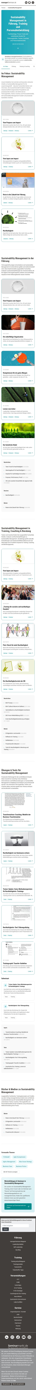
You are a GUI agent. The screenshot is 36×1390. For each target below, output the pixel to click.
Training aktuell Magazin (18, 1261)
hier (14, 1380)
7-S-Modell (6, 1157)
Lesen (29, 130)
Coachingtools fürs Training (18, 1293)
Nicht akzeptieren (18, 1384)
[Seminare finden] (18, 1346)
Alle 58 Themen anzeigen (10, 1172)
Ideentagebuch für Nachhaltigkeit (15, 470)
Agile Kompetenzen (19, 1157)
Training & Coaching (25, 66)
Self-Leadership (18, 1247)
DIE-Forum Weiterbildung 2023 (14, 715)
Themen (3, 7)
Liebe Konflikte (18, 1302)
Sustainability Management (15, 7)
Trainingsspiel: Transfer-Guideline (15, 963)
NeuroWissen (18, 1296)
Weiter (6, 1229)
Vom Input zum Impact (10, 159)
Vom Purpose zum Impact (12, 123)
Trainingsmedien (18, 1264)
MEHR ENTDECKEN (18, 44)
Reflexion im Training (11, 737)
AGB (18, 1314)
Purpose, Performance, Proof (14, 477)
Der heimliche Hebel (10, 445)
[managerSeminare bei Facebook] (18, 1337)
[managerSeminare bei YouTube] (23, 1337)
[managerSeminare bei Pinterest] (29, 1337)
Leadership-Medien (18, 1244)
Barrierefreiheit (18, 1317)
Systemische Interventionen (18, 1299)
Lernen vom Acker (9, 409)
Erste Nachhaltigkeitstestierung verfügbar (17, 719)
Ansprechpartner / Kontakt (18, 1311)
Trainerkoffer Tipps (18, 1270)
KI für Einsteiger (18, 1291)
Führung (14, 66)
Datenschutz (18, 1320)
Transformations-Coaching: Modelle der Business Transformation (17, 816)
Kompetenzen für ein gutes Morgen (15, 373)
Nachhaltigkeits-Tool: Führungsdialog (16, 927)
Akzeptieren (6, 1384)
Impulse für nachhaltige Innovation (15, 474)
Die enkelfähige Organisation (13, 337)
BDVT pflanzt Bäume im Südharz (15, 706)
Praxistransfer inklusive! (12, 744)
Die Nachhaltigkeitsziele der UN (14, 681)
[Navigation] (33, 2)
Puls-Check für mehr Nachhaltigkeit (15, 645)
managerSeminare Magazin (18, 1241)
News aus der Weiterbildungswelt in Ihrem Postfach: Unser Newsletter (16, 1221)
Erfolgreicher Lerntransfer (13, 733)
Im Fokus (5, 66)
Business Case (7, 1166)
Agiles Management (9, 1162)
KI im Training (18, 1288)
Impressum (18, 1323)
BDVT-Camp (9, 703)
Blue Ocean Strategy (25, 1162)
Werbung (18, 1328)
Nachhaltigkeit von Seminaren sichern (16, 853)
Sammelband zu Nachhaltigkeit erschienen (18, 710)
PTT (18, 1279)
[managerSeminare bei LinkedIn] (6, 1337)
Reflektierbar (9, 740)
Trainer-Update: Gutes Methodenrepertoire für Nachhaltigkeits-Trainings (17, 890)
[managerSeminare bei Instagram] (12, 1337)
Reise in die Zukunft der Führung (14, 195)
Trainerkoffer (18, 1267)
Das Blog (18, 1250)
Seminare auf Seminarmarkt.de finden (16, 1206)
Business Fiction (21, 1166)
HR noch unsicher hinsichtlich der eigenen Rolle (19, 481)
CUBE (18, 1282)
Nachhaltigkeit (8, 231)
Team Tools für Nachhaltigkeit (14, 467)
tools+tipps (18, 1285)
